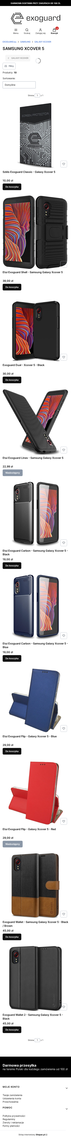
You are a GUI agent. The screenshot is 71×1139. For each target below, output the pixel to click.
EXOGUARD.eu (9, 42)
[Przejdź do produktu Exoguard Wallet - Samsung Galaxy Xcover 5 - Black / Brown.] (35, 886)
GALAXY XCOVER (43, 42)
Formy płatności (11, 1125)
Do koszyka (11, 186)
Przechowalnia (10, 1101)
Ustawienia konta (12, 1098)
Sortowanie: (9, 78)
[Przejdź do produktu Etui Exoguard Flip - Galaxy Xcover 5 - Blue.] (35, 700)
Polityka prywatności (14, 1115)
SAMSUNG (25, 42)
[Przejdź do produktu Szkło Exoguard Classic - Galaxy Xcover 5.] (35, 136)
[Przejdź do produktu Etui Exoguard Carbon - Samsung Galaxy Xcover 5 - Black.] (35, 514)
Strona (31, 95)
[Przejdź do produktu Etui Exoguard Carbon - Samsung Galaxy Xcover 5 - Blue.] (35, 607)
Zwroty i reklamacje (13, 1122)
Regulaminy (9, 1119)
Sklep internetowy (31, 1134)
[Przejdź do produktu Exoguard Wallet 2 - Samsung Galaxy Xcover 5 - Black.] (35, 979)
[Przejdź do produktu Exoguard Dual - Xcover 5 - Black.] (35, 329)
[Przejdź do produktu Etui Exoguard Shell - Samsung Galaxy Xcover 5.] (35, 232)
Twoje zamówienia (12, 1095)
